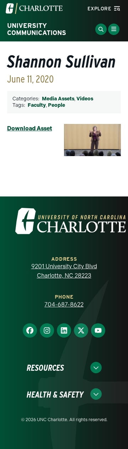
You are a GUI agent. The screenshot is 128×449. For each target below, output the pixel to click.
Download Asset (29, 128)
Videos (84, 99)
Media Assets (58, 99)
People (56, 105)
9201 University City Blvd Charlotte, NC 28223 (64, 271)
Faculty (37, 105)
